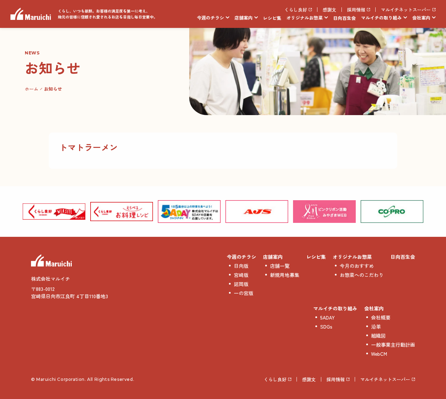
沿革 (376, 326)
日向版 (241, 265)
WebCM (379, 353)
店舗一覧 (280, 265)
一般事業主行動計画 (393, 344)
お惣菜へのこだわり (362, 274)
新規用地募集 (284, 274)
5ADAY (327, 317)
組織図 (378, 335)
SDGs (326, 326)
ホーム (31, 88)
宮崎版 (241, 274)
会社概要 (381, 317)
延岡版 (241, 283)
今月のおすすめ (357, 265)
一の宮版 (243, 292)
